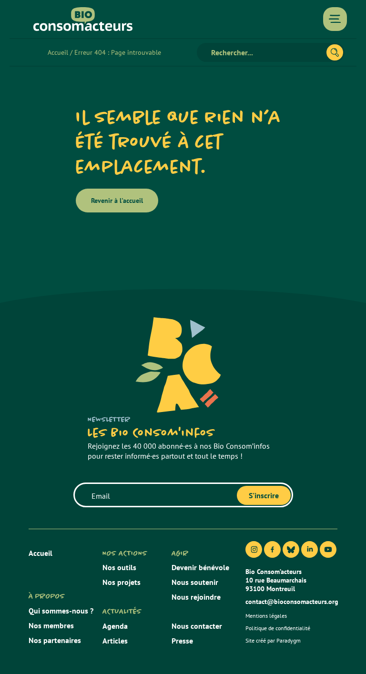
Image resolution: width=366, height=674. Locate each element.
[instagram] (253, 549)
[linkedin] (309, 549)
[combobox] (266, 52)
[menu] (335, 19)
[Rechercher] (335, 52)
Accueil (58, 52)
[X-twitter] (291, 549)
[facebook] (272, 549)
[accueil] (82, 19)
